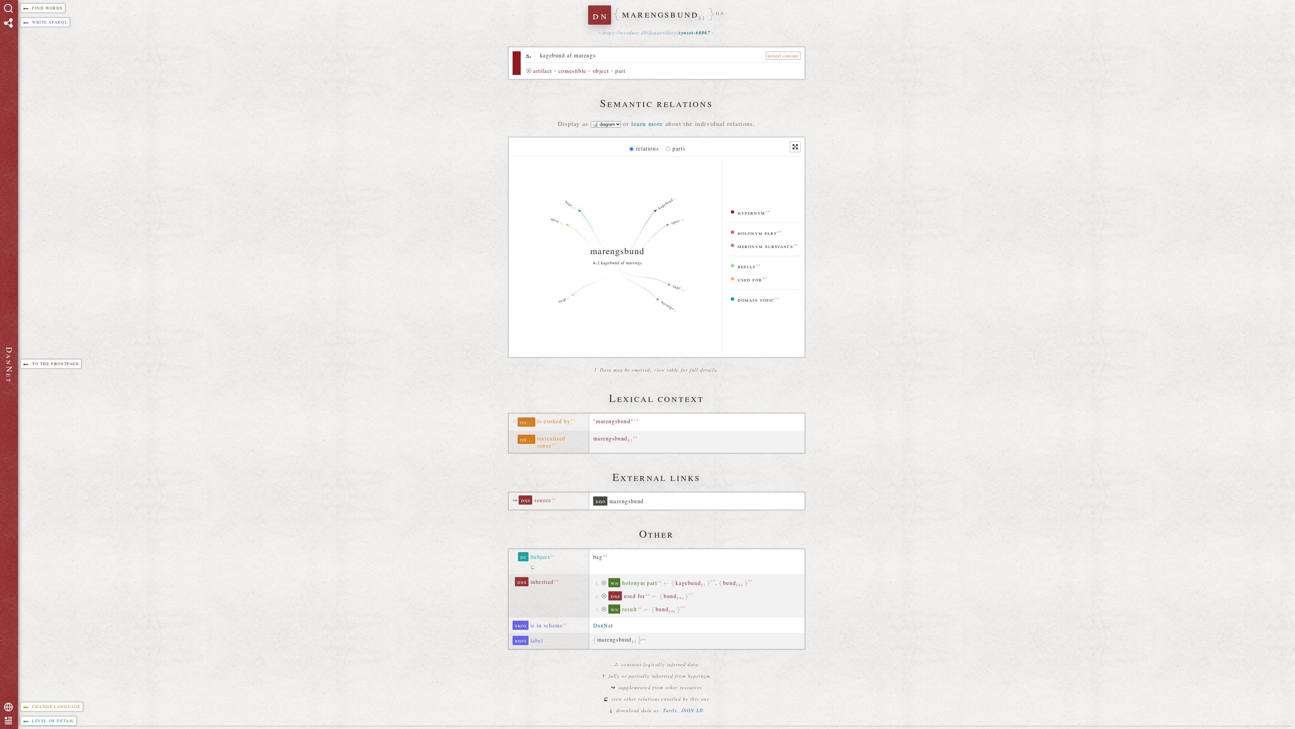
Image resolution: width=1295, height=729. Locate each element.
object (601, 70)
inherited (542, 581)
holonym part (757, 232)
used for (750, 279)
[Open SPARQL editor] (8, 23)
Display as (574, 123)
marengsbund (613, 439)
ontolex (527, 422)
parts (678, 148)
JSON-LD (692, 710)
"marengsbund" (613, 421)
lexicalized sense (551, 442)
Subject (540, 556)
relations (647, 148)
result (747, 266)
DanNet (603, 625)
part (620, 70)
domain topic (756, 299)
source (542, 500)
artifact (542, 70)
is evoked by (553, 421)
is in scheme (546, 625)
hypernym (751, 212)
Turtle (670, 710)
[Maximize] (795, 146)
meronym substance (765, 245)
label (536, 640)
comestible (572, 70)
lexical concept (783, 55)
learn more (647, 123)
